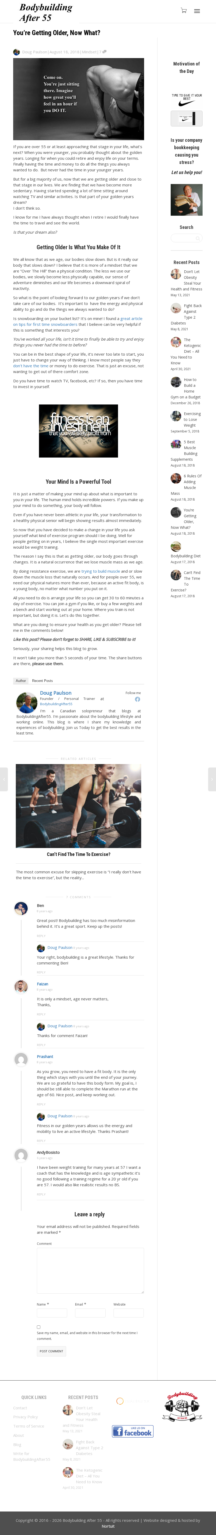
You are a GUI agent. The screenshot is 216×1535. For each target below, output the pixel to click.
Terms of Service (28, 1426)
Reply (41, 936)
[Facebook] (137, 699)
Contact (20, 1407)
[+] (78, 806)
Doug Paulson (55, 693)
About (18, 1435)
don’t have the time (30, 365)
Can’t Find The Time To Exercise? (78, 854)
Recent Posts (42, 681)
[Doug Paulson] (26, 702)
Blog (17, 1444)
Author (21, 681)
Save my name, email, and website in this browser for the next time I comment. (87, 1336)
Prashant (45, 1056)
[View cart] (183, 10)
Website (120, 1304)
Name (41, 1304)
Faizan (42, 983)
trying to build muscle (100, 571)
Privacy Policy (25, 1416)
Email (79, 1304)
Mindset (89, 51)
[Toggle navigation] (197, 11)
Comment (44, 1243)
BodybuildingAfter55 (56, 703)
